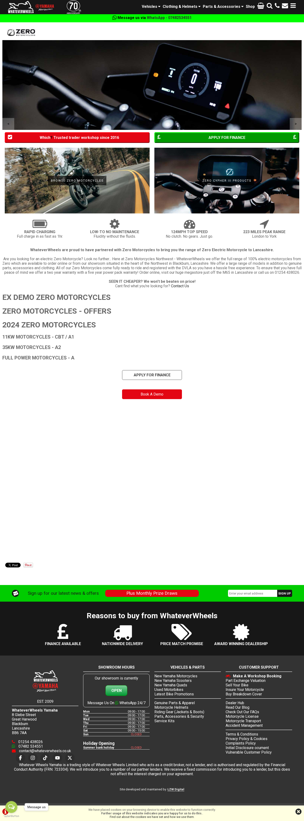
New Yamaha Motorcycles (175, 676)
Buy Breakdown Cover (244, 694)
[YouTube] (57, 758)
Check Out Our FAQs (242, 712)
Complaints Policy (241, 743)
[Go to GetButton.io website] (11, 816)
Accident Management (244, 725)
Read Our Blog (237, 707)
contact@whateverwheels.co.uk (44, 751)
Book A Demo (152, 394)
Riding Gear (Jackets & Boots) (179, 712)
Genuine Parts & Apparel (174, 703)
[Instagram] (33, 758)
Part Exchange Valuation (246, 680)
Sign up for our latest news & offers (63, 593)
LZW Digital (175, 789)
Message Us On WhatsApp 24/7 (116, 703)
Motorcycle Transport (243, 721)
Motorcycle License (242, 716)
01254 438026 (30, 742)
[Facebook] (20, 758)
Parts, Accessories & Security (179, 716)
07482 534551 (30, 746)
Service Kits (164, 721)
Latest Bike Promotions (174, 694)
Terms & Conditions (242, 734)
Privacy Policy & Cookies (246, 738)
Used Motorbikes (168, 689)
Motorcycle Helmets (171, 707)
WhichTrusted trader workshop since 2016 (79, 137)
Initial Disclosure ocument (247, 748)
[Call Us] (277, 6)
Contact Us (180, 286)
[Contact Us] (285, 6)
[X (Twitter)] (70, 758)
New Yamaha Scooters (173, 680)
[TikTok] (45, 758)
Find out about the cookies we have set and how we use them (152, 817)
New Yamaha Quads (170, 685)
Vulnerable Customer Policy (249, 752)
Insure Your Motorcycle (245, 689)
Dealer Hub (235, 703)
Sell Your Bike (237, 685)
